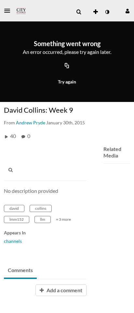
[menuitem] (79, 12)
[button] (9, 10)
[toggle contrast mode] (107, 12)
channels (13, 241)
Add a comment (64, 290)
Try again (67, 81)
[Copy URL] (67, 66)
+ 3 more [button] (63, 219)
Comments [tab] (20, 270)
